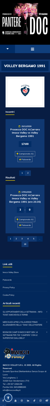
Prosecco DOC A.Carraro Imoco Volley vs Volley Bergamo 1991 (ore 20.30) (25, 198)
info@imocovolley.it (11, 390)
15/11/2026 (26, 126)
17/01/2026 (26, 192)
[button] (8, 398)
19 (25, 244)
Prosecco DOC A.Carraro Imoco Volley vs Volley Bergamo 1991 (25, 133)
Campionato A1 (26, 153)
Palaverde (26, 159)
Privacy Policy (9, 287)
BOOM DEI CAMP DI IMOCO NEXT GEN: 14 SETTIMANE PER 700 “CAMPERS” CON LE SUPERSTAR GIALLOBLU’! (20, 335)
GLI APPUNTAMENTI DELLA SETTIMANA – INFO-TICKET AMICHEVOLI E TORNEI (23, 313)
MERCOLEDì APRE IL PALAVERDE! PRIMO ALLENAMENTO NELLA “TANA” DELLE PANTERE (22, 323)
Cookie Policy (8, 295)
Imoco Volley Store (11, 272)
